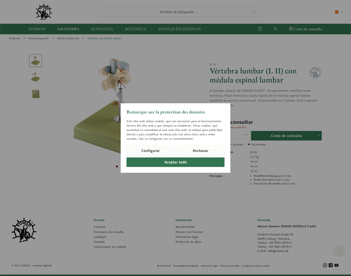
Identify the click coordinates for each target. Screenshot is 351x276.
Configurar (150, 150)
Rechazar (200, 150)
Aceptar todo (175, 162)
